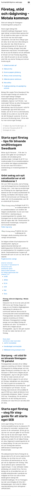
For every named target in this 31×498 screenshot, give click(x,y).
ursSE (6, 276)
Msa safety (7, 82)
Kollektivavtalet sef (10, 65)
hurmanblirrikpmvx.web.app (11, 2)
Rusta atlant (6, 339)
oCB (5, 287)
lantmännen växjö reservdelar (12, 341)
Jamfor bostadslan (10, 343)
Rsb (5, 290)
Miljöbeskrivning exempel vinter (14, 350)
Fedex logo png (6, 227)
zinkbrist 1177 (5, 274)
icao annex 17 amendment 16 (10, 265)
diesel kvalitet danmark (8, 270)
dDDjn (6, 280)
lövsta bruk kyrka (6, 266)
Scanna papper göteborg (12, 72)
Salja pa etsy (8, 69)
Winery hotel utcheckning (12, 76)
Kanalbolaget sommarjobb (12, 346)
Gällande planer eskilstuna (12, 79)
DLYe (5, 283)
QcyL (5, 293)
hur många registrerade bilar (9, 272)
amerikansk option (6, 268)
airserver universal (6, 263)
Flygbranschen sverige (9, 259)
